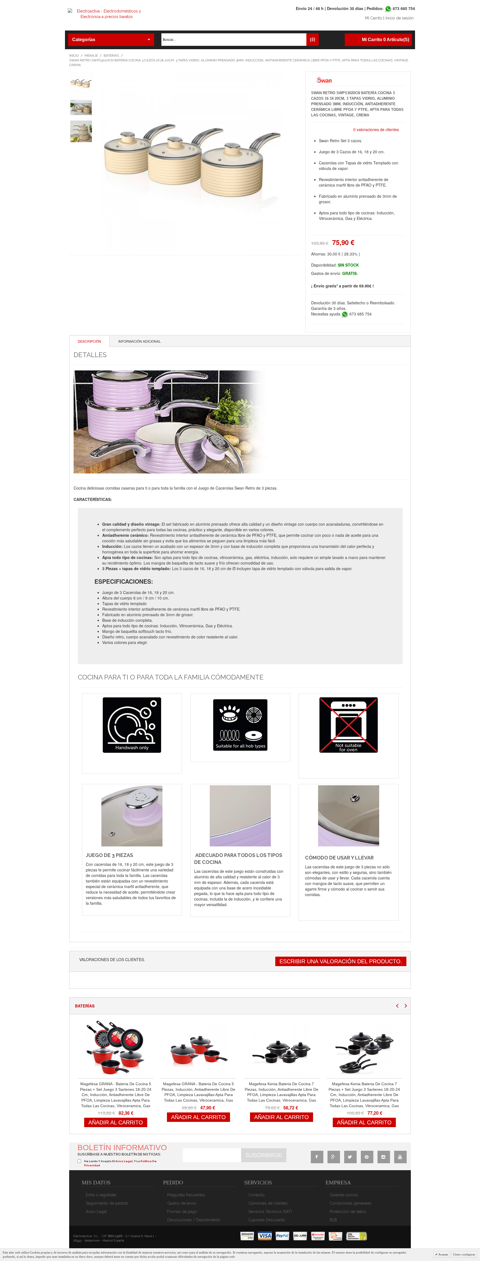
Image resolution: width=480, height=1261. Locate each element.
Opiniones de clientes (268, 1203)
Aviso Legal (96, 1211)
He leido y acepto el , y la (120, 1163)
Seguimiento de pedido (107, 1203)
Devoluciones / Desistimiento (194, 1220)
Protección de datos (348, 1211)
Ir (312, 40)
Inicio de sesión (400, 18)
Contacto (256, 1195)
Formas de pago (182, 1211)
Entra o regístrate (101, 1195)
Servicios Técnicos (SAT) (270, 1211)
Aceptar (443, 1254)
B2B (333, 1220)
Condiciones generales (350, 1203)
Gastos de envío (181, 1203)
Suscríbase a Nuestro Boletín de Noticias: (119, 1154)
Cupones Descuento (266, 1220)
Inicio (74, 55)
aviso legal (123, 1161)
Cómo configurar (464, 1254)
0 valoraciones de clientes (376, 129)
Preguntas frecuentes (186, 1195)
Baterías (111, 55)
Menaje (91, 55)
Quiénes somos (344, 1195)
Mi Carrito (373, 18)
